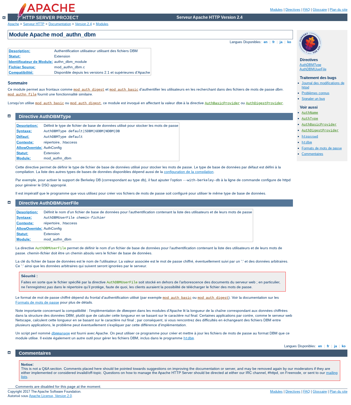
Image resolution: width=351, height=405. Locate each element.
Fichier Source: (22, 67)
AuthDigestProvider (264, 103)
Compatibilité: (21, 72)
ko (289, 42)
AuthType (310, 119)
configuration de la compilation (189, 172)
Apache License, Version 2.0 (50, 396)
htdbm (307, 142)
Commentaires (312, 154)
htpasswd (310, 137)
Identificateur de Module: (31, 62)
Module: (23, 158)
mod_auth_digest (88, 90)
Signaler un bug (313, 99)
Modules (276, 10)
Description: (19, 51)
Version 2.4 (83, 24)
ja (281, 42)
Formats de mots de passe (322, 148)
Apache (13, 24)
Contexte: (25, 142)
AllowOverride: (29, 148)
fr (273, 42)
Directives (292, 10)
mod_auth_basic (123, 90)
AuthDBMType (310, 65)
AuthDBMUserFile (313, 69)
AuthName (310, 113)
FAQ (306, 10)
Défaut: (22, 136)
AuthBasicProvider (222, 103)
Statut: (15, 56)
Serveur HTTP (33, 24)
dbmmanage (60, 333)
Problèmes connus (315, 93)
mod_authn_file (22, 94)
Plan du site (338, 10)
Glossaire (320, 10)
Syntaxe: (24, 131)
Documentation (60, 24)
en (266, 42)
